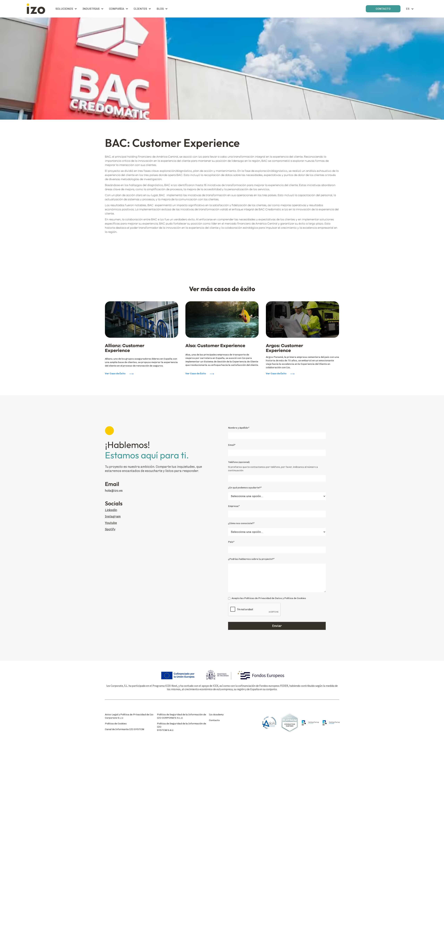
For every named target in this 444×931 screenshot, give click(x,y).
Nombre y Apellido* (238, 427)
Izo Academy (216, 714)
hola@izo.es (114, 491)
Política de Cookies (116, 723)
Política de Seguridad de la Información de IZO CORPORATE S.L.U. (181, 716)
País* (231, 541)
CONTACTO (383, 8)
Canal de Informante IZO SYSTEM (124, 729)
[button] (66, 9)
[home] (36, 8)
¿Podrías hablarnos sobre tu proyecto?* (251, 559)
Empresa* (234, 506)
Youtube (111, 523)
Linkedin (111, 510)
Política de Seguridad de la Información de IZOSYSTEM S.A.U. (181, 727)
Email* (232, 444)
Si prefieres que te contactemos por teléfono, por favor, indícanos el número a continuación (273, 469)
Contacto (214, 720)
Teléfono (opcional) (239, 462)
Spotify (110, 529)
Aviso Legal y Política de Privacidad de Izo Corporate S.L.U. (129, 716)
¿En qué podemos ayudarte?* (245, 487)
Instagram (113, 516)
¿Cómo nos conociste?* (241, 523)
